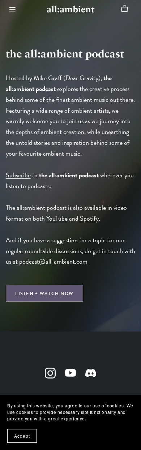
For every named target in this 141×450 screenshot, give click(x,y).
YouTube (57, 218)
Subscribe (18, 175)
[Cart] (127, 8)
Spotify (89, 218)
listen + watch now (44, 293)
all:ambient (70, 9)
